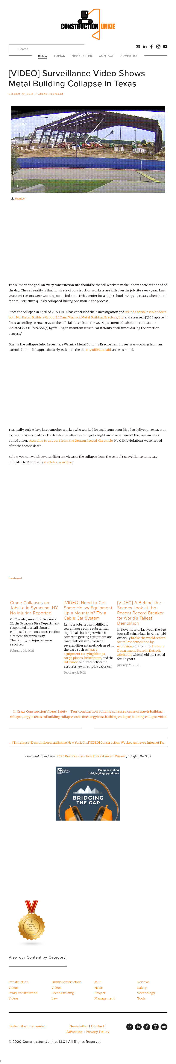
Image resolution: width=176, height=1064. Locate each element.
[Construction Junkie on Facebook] (151, 46)
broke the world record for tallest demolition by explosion (141, 642)
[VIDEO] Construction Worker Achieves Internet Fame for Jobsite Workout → (127, 742)
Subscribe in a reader (28, 1026)
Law (55, 998)
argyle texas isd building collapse (48, 717)
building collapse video (149, 717)
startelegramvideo (58, 462)
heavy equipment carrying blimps (84, 652)
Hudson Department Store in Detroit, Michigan (140, 650)
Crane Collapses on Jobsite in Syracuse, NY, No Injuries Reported (34, 607)
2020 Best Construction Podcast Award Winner (91, 756)
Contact (106, 56)
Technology (146, 993)
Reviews (143, 982)
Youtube (19, 198)
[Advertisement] (88, 245)
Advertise (129, 56)
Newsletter (82, 56)
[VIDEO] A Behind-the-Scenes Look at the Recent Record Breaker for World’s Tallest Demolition (140, 612)
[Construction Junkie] (158, 46)
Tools (141, 998)
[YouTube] (165, 46)
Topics (59, 56)
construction (88, 711)
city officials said (98, 350)
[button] (160, 578)
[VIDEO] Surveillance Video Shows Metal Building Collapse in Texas (77, 78)
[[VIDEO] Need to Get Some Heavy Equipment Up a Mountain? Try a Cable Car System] (89, 595)
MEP (97, 982)
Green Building (63, 993)
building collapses (112, 711)
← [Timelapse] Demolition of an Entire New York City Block (48, 742)
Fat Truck (71, 662)
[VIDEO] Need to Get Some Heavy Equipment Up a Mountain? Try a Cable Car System (88, 610)
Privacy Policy (97, 1031)
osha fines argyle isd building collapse (102, 717)
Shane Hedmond (50, 93)
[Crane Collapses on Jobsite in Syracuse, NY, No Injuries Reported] (35, 595)
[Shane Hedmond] (145, 46)
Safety (62, 711)
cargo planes (73, 658)
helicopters (92, 658)
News (98, 988)
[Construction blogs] (32, 923)
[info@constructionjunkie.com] (138, 46)
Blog (42, 56)
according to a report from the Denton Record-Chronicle (71, 441)
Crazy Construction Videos (36, 711)
